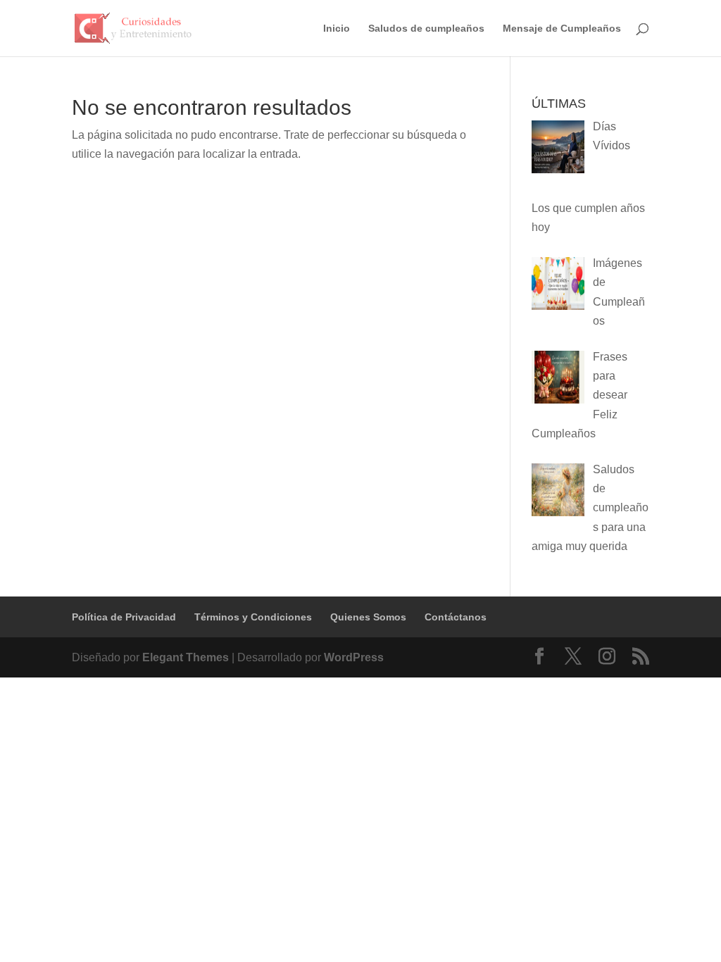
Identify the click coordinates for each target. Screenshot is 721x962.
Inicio (336, 28)
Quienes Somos (368, 617)
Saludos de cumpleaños (426, 28)
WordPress (354, 657)
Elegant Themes (185, 657)
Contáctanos (456, 617)
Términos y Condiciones (253, 617)
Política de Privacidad (124, 617)
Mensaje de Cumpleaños (562, 28)
